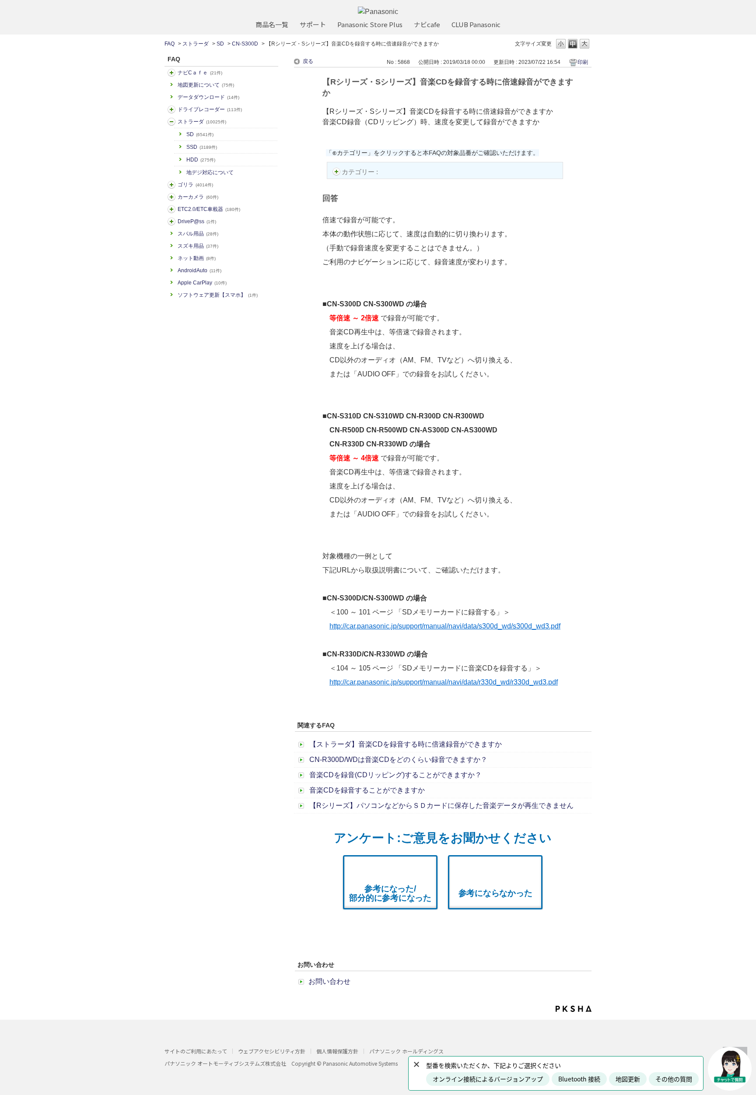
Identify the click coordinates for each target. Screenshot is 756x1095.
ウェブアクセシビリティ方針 (271, 1051)
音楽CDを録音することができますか (367, 790)
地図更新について (206, 85)
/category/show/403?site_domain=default (171, 221)
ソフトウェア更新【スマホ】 (218, 295)
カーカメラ (198, 197)
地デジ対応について (210, 172)
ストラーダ (195, 44)
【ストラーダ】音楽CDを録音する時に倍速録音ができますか (405, 744)
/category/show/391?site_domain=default (171, 122)
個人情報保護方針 (337, 1051)
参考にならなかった (495, 893)
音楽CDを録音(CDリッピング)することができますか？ (395, 775)
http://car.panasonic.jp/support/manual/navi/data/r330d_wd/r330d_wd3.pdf (443, 682)
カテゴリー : (361, 171)
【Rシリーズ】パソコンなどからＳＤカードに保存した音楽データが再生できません (441, 805)
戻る (308, 61)
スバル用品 (198, 234)
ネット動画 (197, 258)
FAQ (169, 44)
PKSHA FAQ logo (574, 1008)
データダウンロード (208, 97)
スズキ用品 (198, 246)
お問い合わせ (329, 981)
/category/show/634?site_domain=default (171, 109)
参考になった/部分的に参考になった (390, 893)
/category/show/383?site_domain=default (171, 185)
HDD (200, 160)
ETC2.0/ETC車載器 (209, 209)
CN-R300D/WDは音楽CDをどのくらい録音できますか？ (398, 759)
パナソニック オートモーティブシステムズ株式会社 (225, 1063)
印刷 (583, 62)
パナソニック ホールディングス (406, 1051)
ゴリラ (195, 185)
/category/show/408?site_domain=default (171, 73)
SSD (201, 147)
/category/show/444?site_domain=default (171, 209)
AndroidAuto (199, 270)
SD (220, 44)
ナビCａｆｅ (200, 73)
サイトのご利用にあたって (195, 1051)
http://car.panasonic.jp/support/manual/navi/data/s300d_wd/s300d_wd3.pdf (444, 626)
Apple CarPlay (202, 283)
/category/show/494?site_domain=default (171, 197)
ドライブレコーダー (210, 109)
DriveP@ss (197, 221)
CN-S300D (245, 44)
